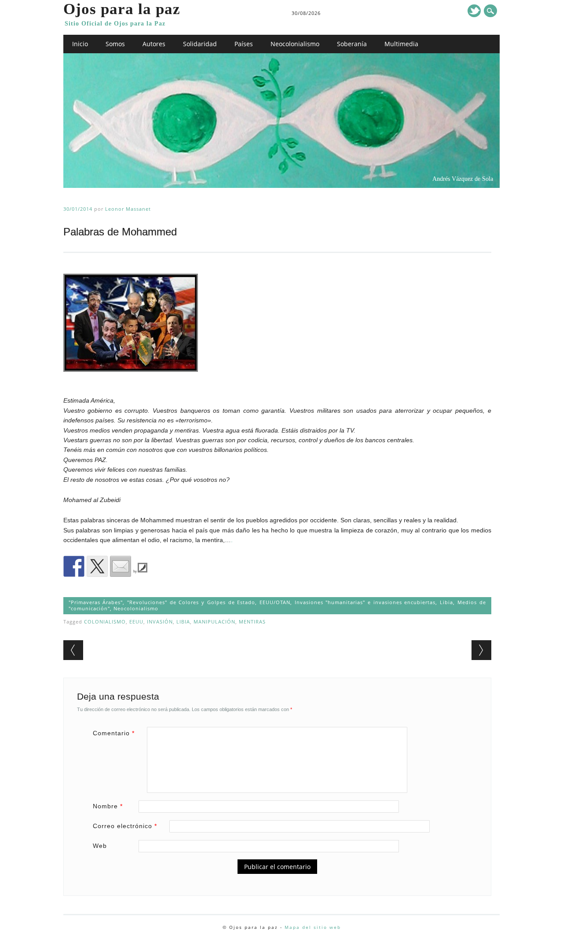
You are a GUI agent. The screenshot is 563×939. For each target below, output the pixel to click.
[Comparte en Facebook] (73, 566)
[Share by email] (120, 566)
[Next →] (481, 650)
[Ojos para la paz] (281, 185)
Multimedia (401, 44)
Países (243, 44)
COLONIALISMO (105, 621)
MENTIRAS (252, 621)
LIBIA (183, 621)
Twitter (474, 10)
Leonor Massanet (128, 208)
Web (100, 845)
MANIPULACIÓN (214, 621)
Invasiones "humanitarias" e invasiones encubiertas (365, 602)
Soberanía (352, 44)
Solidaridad (200, 44)
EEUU (136, 621)
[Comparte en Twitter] (97, 566)
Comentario (114, 733)
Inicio (80, 44)
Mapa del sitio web (313, 927)
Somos (115, 44)
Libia (446, 602)
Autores (154, 44)
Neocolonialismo (295, 44)
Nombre (108, 806)
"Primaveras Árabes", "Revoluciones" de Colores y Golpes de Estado (162, 602)
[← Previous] (73, 650)
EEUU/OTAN (275, 602)
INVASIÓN (160, 621)
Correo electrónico (125, 825)
